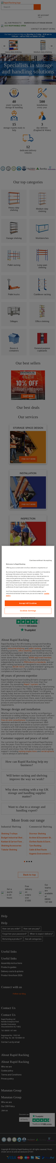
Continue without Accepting (40, 560)
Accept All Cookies (28, 603)
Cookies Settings (28, 611)
